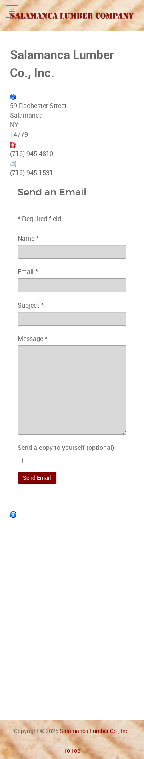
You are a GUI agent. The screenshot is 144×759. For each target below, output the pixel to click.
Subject (31, 305)
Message (33, 338)
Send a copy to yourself (51, 447)
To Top (72, 750)
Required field (39, 218)
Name (28, 238)
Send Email (37, 477)
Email (28, 271)
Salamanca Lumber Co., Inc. (95, 731)
